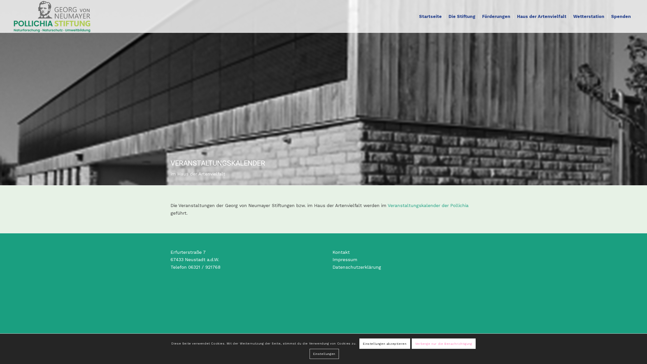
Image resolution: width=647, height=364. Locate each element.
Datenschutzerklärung (357, 267)
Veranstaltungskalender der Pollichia (428, 205)
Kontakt (341, 252)
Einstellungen (324, 354)
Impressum (345, 259)
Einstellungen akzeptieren (384, 344)
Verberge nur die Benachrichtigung (443, 344)
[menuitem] (430, 16)
